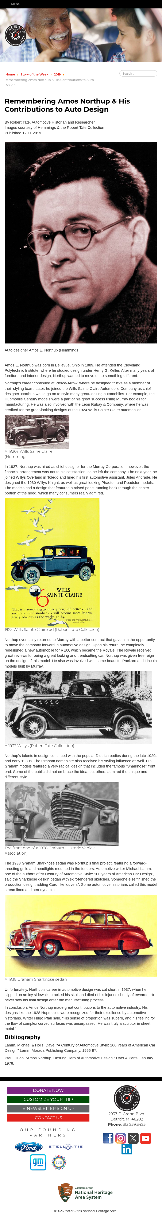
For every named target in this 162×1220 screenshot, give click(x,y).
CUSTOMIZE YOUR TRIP (48, 1099)
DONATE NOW (48, 1090)
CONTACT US (48, 1117)
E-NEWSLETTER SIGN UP (48, 1108)
